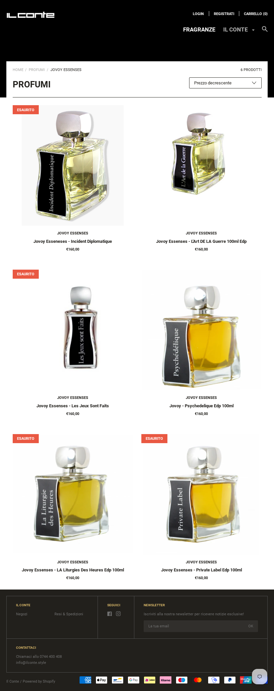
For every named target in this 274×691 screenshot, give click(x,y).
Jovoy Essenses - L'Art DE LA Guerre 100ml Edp (201, 241)
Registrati (224, 14)
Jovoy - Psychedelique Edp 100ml (201, 405)
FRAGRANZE (199, 29)
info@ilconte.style (31, 663)
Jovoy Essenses (72, 233)
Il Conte (12, 681)
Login (198, 14)
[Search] (265, 32)
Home (18, 70)
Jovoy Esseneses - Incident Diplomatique (72, 241)
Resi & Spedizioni (68, 614)
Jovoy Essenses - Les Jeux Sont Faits (72, 405)
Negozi (21, 614)
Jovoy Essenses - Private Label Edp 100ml (201, 569)
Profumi (37, 70)
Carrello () (256, 14)
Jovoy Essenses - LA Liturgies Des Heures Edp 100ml (73, 569)
